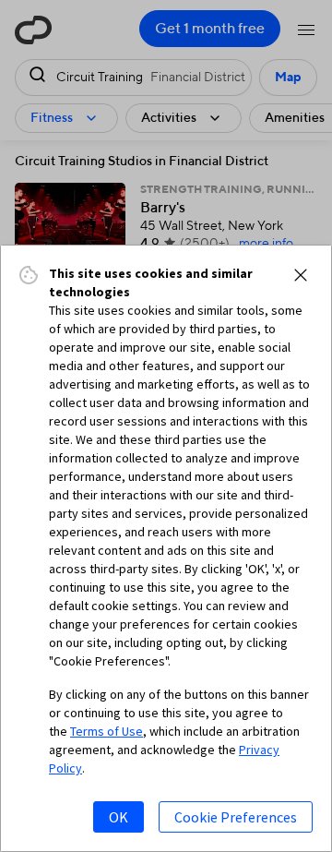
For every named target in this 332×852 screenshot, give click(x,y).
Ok (118, 817)
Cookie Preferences (235, 817)
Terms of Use (106, 731)
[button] (300, 275)
